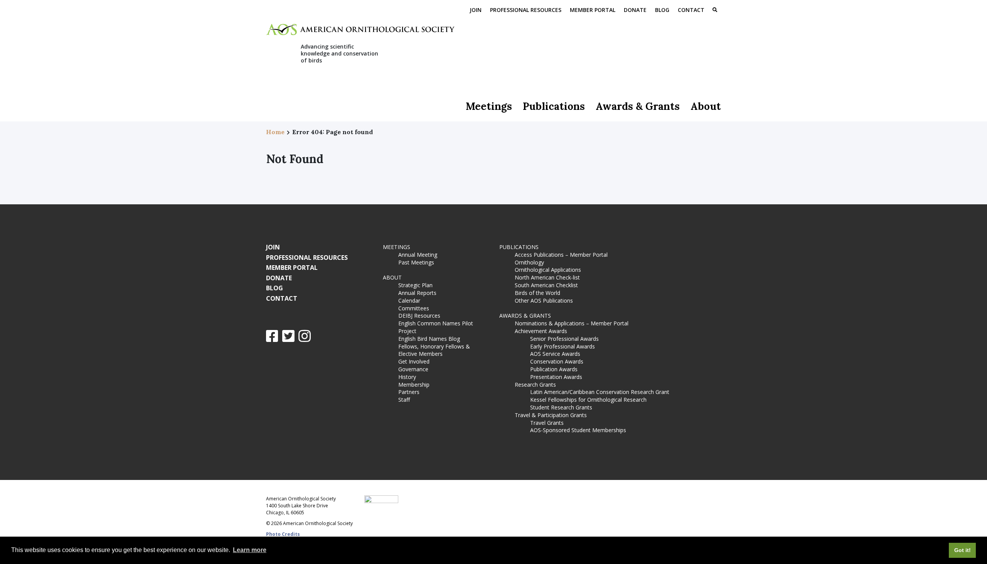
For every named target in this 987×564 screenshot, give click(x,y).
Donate (635, 9)
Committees (413, 308)
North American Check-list (547, 277)
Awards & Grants (638, 106)
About (706, 106)
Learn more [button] (249, 550)
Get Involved (413, 361)
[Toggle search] (715, 10)
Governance (413, 369)
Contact (691, 9)
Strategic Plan (415, 285)
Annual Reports (417, 292)
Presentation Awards (556, 376)
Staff (404, 399)
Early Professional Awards (562, 346)
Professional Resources (525, 9)
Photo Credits (283, 534)
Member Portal (592, 9)
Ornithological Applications (548, 269)
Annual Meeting (417, 254)
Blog (662, 9)
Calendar (409, 300)
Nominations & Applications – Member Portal (571, 323)
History (407, 376)
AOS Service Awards (555, 353)
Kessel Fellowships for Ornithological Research (588, 399)
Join (476, 9)
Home (275, 132)
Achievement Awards (541, 331)
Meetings (489, 106)
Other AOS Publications (544, 300)
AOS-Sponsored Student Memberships (578, 430)
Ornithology (529, 262)
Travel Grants (547, 422)
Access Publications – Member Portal (561, 254)
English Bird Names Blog (429, 338)
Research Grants (535, 384)
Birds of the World (537, 292)
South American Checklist (546, 285)
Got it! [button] (962, 550)
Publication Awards (554, 369)
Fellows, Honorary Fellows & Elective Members (434, 350)
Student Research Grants (561, 407)
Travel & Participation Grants (551, 415)
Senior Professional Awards (564, 338)
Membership (413, 384)
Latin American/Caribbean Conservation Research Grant (601, 392)
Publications (554, 106)
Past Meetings (416, 262)
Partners (408, 392)
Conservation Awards (556, 361)
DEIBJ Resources (419, 315)
